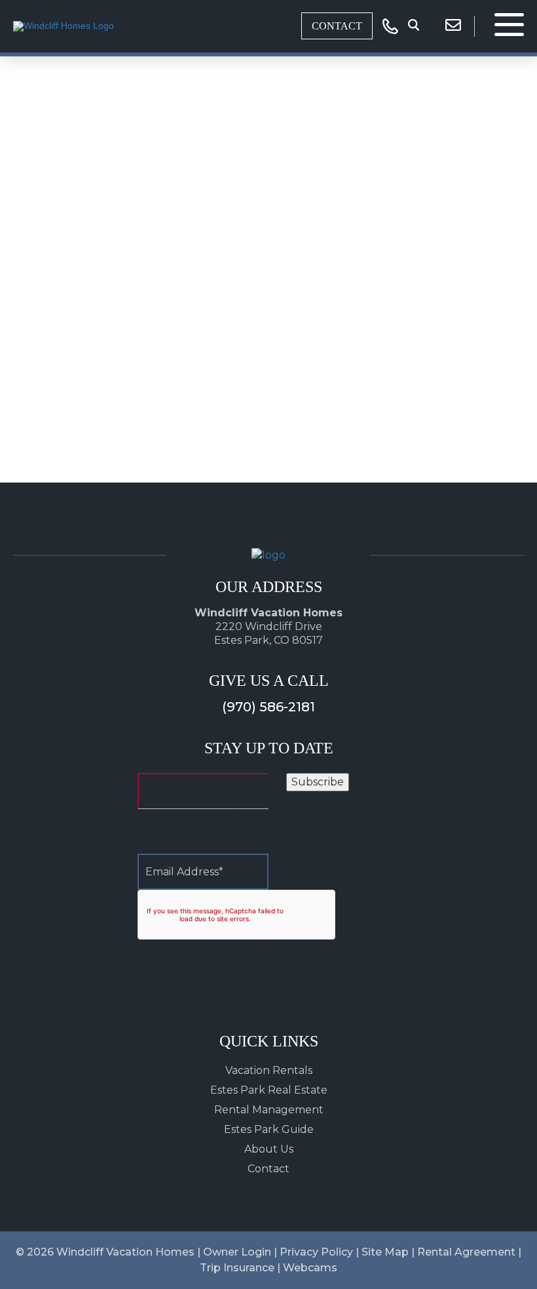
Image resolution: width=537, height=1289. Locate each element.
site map (385, 1252)
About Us (268, 1149)
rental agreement (466, 1252)
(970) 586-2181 (268, 707)
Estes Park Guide (269, 1129)
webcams (310, 1267)
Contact (337, 25)
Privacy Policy (316, 1252)
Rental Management (269, 1109)
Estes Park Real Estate (268, 1090)
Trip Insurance (237, 1267)
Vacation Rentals (268, 1070)
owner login (237, 1252)
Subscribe (317, 782)
